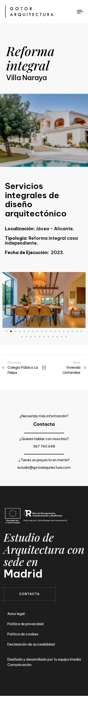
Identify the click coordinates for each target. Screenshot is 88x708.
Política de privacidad (25, 624)
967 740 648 (44, 446)
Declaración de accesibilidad (31, 644)
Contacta (44, 424)
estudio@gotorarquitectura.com (44, 467)
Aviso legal (16, 614)
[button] (7, 302)
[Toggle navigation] (70, 11)
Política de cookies (22, 634)
